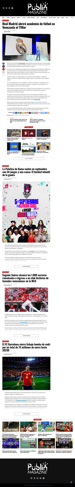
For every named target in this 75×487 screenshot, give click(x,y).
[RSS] (25, 113)
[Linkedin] (18, 113)
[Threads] (30, 113)
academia (16, 115)
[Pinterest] (21, 113)
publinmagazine (7, 31)
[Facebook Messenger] (34, 113)
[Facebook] (14, 113)
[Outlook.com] (41, 113)
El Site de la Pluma (52, 17)
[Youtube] (37, 113)
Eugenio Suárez (23, 322)
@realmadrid (22, 63)
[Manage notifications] (71, 482)
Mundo (8, 17)
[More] (48, 113)
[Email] (32, 113)
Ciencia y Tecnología (31, 17)
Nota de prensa (7, 179)
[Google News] (46, 113)
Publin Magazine (34, 485)
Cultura (23, 17)
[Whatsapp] (23, 113)
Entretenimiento (44, 17)
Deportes (18, 17)
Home (58, 17)
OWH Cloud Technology (46, 485)
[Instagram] (28, 113)
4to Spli (31, 251)
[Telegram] (44, 113)
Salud (38, 17)
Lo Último (62, 17)
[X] (16, 113)
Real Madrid (21, 115)
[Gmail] (39, 113)
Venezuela (13, 17)
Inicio (67, 17)
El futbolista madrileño (21, 400)
